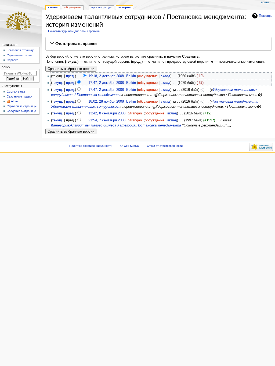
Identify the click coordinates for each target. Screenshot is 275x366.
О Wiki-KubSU (129, 145)
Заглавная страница (20, 50)
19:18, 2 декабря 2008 (106, 76)
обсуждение (148, 76)
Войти (265, 2)
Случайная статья (19, 55)
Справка (12, 60)
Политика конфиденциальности (90, 145)
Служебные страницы (22, 106)
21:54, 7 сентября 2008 (106, 120)
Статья (52, 7)
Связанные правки (19, 96)
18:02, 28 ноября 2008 (106, 101)
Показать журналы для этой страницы (74, 31)
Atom (14, 101)
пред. (70, 76)
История (124, 7)
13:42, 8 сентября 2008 (106, 113)
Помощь (265, 16)
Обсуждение (72, 7)
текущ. (57, 83)
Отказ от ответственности (165, 145)
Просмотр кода (101, 7)
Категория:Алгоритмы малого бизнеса (83, 125)
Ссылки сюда (16, 91)
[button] (158, 43)
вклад (165, 76)
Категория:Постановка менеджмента (149, 125)
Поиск (6, 67)
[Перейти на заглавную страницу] (21, 21)
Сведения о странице (21, 111)
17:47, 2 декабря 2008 (106, 83)
